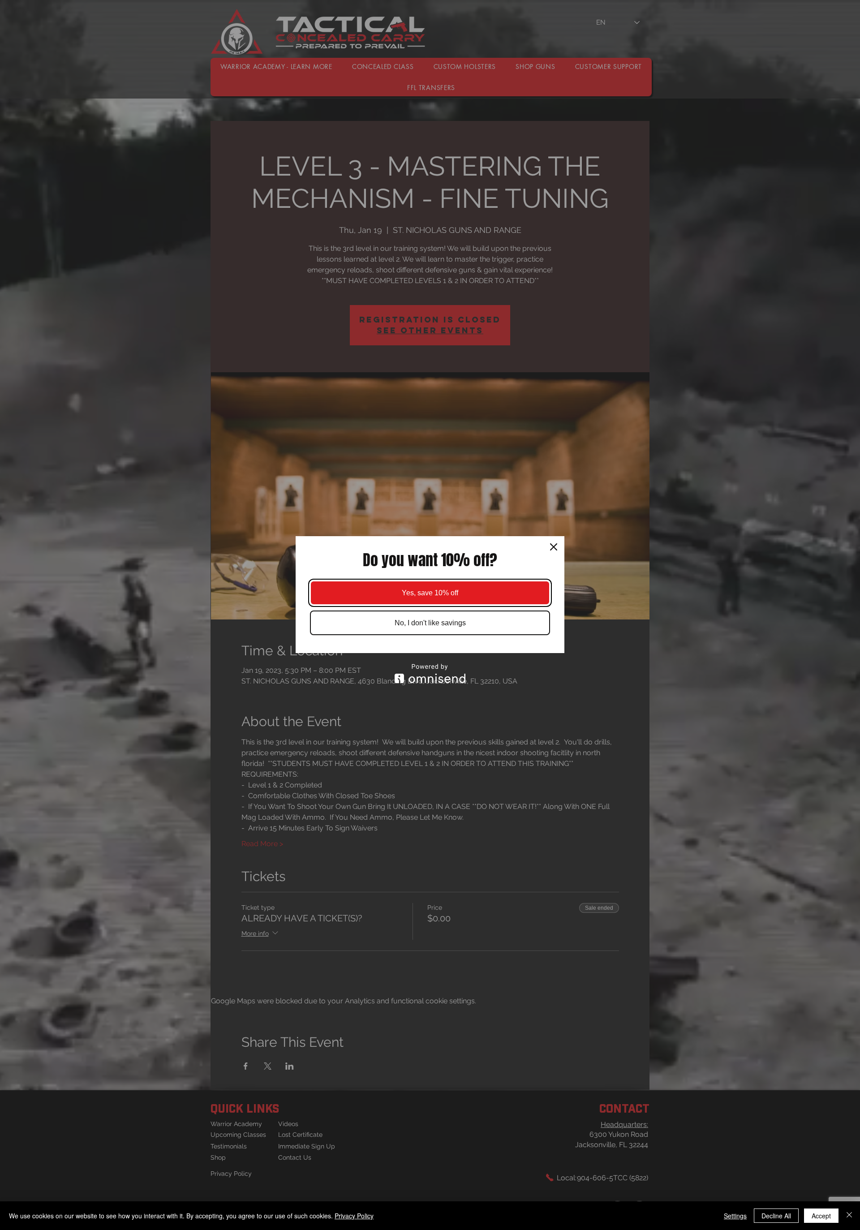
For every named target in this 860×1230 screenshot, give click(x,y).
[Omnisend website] (430, 673)
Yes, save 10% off (430, 593)
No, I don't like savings (430, 623)
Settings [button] (735, 1215)
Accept (821, 1215)
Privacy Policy (354, 1215)
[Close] (553, 547)
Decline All (776, 1215)
